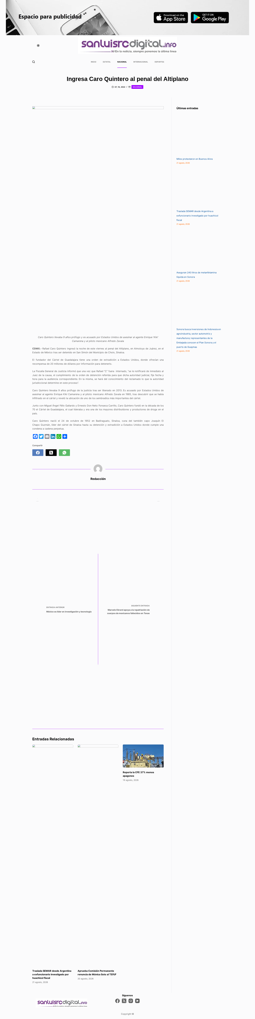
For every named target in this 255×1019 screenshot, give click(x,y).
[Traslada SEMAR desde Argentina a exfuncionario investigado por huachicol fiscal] (52, 855)
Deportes (159, 62)
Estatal (107, 62)
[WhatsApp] (64, 452)
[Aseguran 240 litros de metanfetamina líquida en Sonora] (198, 248)
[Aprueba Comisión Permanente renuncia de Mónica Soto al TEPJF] (98, 855)
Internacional (140, 62)
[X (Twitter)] (51, 452)
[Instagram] (131, 1001)
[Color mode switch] (38, 45)
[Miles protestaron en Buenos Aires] (198, 134)
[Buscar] (33, 62)
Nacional (122, 62)
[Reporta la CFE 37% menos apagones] (143, 756)
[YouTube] (137, 1001)
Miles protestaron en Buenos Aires (194, 158)
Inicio (93, 62)
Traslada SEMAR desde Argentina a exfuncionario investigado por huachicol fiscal (51, 974)
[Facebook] (37, 452)
